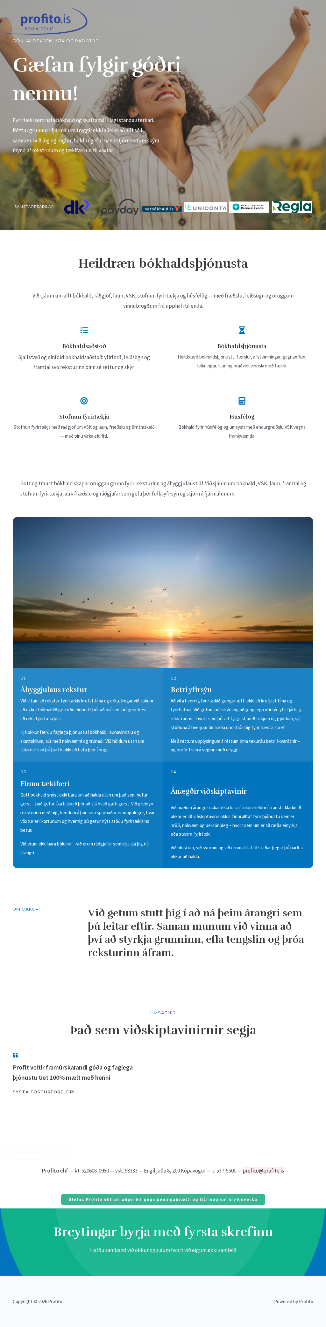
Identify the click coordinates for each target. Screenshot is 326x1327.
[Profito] (47, 20)
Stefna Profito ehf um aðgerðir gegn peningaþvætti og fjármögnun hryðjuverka (163, 1199)
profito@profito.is (263, 1170)
